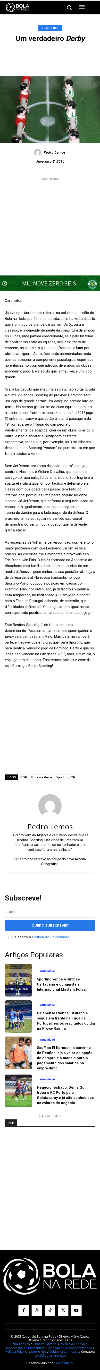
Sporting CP (65, 777)
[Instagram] (37, 1310)
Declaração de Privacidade (26, 1348)
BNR (23, 777)
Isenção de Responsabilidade (70, 1348)
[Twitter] (63, 1310)
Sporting (50, 27)
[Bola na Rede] (18, 7)
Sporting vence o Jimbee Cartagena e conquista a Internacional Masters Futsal (62, 984)
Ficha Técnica (20, 1344)
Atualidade (47, 971)
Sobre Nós (39, 1351)
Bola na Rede (41, 777)
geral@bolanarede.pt (50, 1355)
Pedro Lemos (54, 152)
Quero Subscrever (50, 925)
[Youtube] (76, 1310)
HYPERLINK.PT (63, 1363)
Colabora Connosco (63, 1351)
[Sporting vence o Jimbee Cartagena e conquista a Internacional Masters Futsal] (18, 980)
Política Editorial (16, 1351)
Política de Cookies (74, 1344)
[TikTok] (50, 1310)
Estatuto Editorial (45, 1344)
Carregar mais (48, 1116)
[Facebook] (23, 1310)
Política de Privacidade (50, 937)
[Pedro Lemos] (38, 152)
